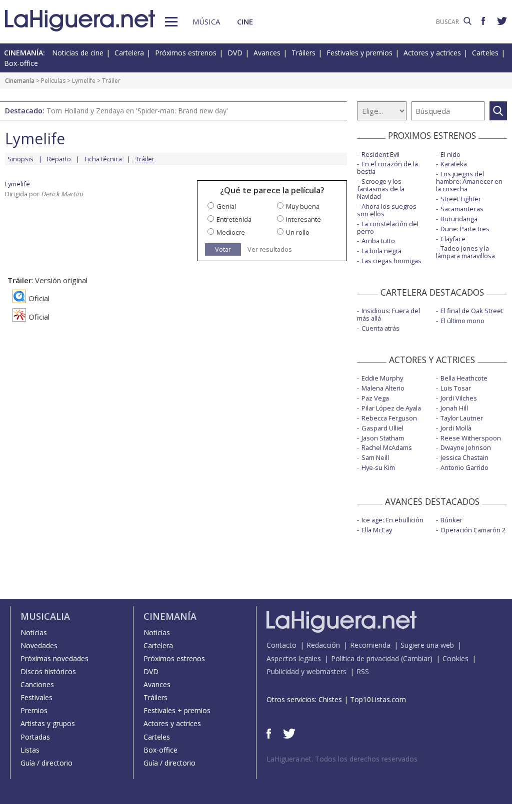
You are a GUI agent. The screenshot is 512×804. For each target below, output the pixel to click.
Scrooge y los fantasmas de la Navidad (380, 189)
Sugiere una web (427, 645)
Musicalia (45, 616)
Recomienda (370, 645)
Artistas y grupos (47, 723)
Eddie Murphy (382, 378)
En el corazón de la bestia (387, 167)
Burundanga (459, 218)
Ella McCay (377, 529)
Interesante (303, 219)
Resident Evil (381, 154)
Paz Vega (375, 398)
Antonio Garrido (464, 467)
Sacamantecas (462, 208)
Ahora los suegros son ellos (386, 210)
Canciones (37, 684)
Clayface (453, 238)
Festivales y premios (359, 52)
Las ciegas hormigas (392, 260)
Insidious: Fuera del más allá (388, 314)
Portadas (35, 737)
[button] (171, 21)
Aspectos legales (293, 658)
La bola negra (382, 250)
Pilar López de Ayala (391, 407)
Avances (267, 52)
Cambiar (416, 658)
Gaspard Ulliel (383, 427)
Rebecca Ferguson (389, 417)
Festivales (36, 697)
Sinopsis (21, 158)
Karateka (453, 163)
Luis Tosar (455, 388)
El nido (450, 154)
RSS (362, 671)
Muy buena (303, 206)
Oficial (39, 298)
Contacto (281, 645)
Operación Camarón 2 (473, 529)
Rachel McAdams (387, 447)
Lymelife (84, 80)
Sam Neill (375, 457)
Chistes (330, 699)
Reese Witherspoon (470, 437)
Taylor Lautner (461, 417)
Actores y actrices (432, 52)
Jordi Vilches (458, 398)
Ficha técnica (103, 158)
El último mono (462, 320)
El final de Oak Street (471, 310)
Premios (34, 710)
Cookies (455, 658)
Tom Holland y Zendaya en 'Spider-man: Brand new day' (137, 110)
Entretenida (234, 219)
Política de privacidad (365, 658)
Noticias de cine (78, 52)
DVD (235, 52)
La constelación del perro (387, 227)
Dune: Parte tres (465, 228)
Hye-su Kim (378, 467)
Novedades (39, 645)
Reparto (59, 158)
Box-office (21, 63)
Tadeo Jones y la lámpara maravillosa (465, 252)
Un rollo (298, 232)
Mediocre (230, 232)
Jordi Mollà (456, 427)
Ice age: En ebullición (393, 519)
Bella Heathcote (464, 378)
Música (206, 21)
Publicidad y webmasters (306, 671)
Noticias (33, 632)
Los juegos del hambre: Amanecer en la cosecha (469, 181)
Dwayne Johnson (465, 447)
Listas (30, 750)
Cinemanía (19, 80)
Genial (226, 206)
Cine (245, 21)
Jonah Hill (454, 407)
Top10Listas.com (378, 699)
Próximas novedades (54, 658)
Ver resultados (270, 249)
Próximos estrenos (185, 52)
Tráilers (304, 52)
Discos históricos (48, 671)
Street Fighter (460, 198)
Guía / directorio (46, 763)
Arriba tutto (378, 240)
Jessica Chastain (464, 457)
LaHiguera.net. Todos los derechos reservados (342, 759)
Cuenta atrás (381, 328)
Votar (223, 249)
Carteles (485, 52)
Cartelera (129, 52)
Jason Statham (383, 437)
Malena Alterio (383, 388)
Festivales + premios (177, 710)
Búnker (451, 519)
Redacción (323, 645)
